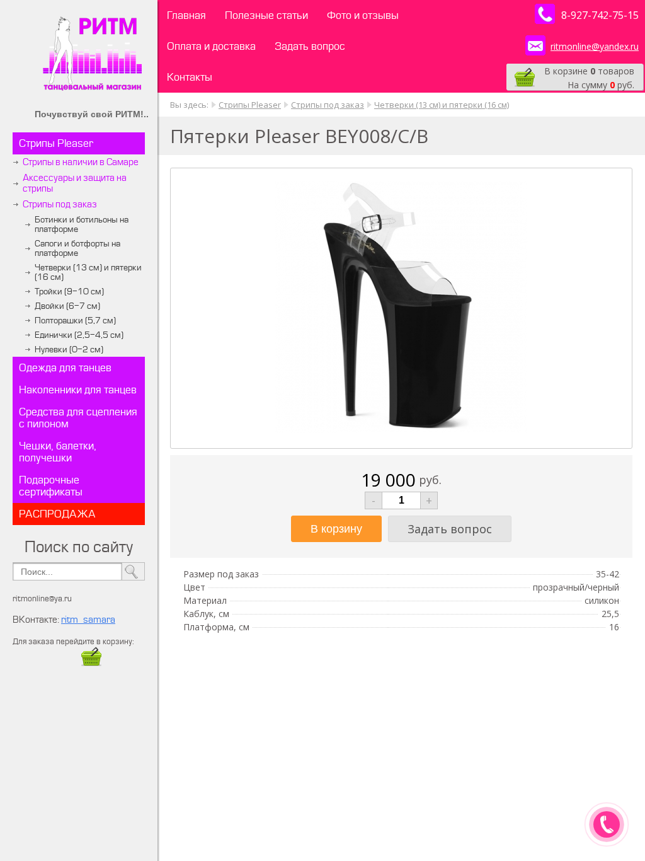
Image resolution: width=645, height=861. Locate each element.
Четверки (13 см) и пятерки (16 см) (88, 272)
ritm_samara (88, 620)
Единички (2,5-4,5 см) (79, 335)
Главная (186, 15)
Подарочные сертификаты (51, 486)
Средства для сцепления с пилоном (78, 418)
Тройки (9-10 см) (69, 291)
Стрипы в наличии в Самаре (81, 162)
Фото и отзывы (363, 15)
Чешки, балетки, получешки (57, 452)
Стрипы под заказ (60, 204)
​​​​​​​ (91, 664)
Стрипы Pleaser (56, 143)
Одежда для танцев (65, 368)
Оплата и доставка (211, 46)
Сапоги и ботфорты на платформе (77, 248)
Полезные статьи (266, 15)
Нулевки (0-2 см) (69, 349)
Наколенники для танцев (78, 390)
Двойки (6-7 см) (67, 306)
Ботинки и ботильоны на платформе (81, 224)
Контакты (189, 77)
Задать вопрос (310, 46)
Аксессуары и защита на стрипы (75, 183)
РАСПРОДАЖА (57, 514)
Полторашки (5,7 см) (75, 320)
